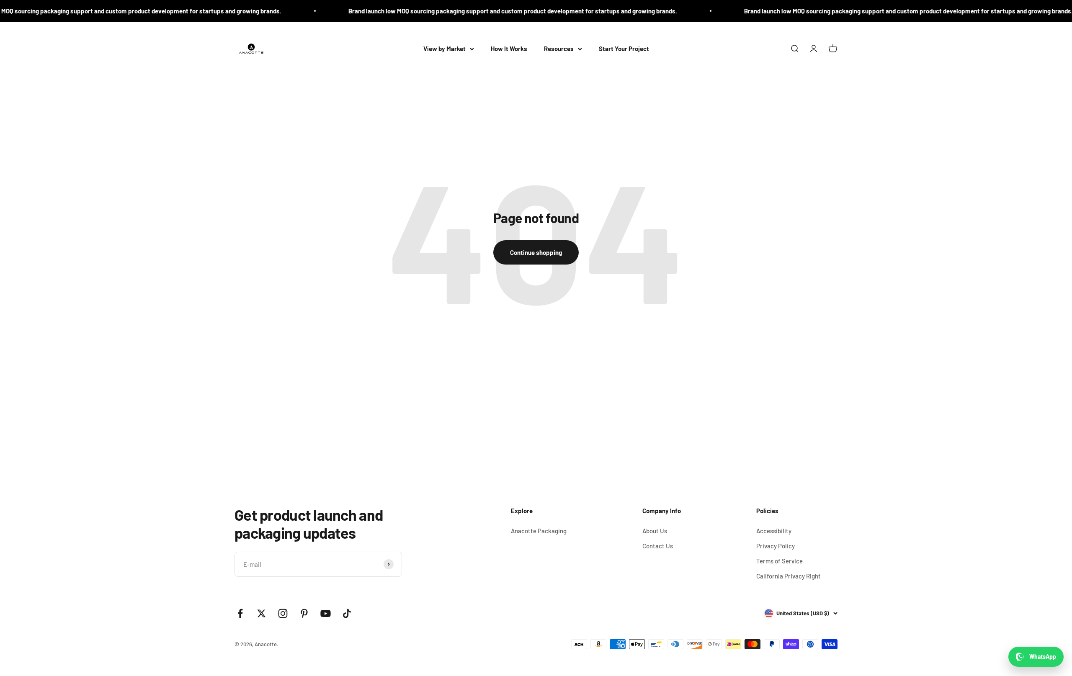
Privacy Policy (775, 546)
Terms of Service (779, 561)
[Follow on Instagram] (283, 613)
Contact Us (657, 546)
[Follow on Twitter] (261, 613)
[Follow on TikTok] (347, 613)
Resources (559, 48)
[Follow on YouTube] (325, 613)
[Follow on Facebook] (240, 613)
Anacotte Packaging (539, 531)
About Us (654, 531)
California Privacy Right (788, 576)
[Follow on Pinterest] (304, 613)
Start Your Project (624, 48)
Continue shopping (536, 252)
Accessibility (773, 531)
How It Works (509, 48)
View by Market (444, 48)
